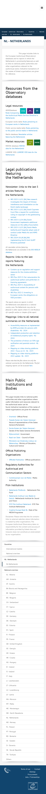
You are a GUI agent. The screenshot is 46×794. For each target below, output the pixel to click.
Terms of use (25, 769)
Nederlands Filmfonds (17, 490)
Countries (8, 544)
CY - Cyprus (10, 607)
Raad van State (14, 437)
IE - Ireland (10, 667)
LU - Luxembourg (12, 690)
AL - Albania (10, 575)
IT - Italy (9, 676)
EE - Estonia (10, 625)
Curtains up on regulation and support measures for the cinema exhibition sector (25, 272)
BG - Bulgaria (11, 598)
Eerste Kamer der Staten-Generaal (21, 428)
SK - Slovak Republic (13, 750)
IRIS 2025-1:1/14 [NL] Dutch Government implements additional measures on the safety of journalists (25, 222)
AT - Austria (10, 584)
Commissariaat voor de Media (20, 478)
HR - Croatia (10, 658)
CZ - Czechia (10, 611)
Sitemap (32, 772)
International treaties (14, 549)
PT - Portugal (11, 731)
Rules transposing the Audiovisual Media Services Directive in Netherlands (22, 115)
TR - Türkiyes (11, 755)
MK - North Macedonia (14, 713)
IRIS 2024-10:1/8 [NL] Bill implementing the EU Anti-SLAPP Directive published (23, 240)
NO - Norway (11, 722)
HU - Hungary (11, 662)
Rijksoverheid (14, 434)
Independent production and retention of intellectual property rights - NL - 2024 (25, 335)
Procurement (32, 774)
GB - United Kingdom (14, 644)
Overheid (12, 417)
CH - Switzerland (12, 602)
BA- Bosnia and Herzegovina (16, 588)
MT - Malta (10, 704)
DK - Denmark (11, 621)
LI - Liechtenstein (12, 681)
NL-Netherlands (12, 564)
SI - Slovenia (10, 745)
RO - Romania (11, 736)
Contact (37, 769)
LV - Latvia (10, 695)
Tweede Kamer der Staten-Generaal (22, 420)
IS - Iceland (10, 671)
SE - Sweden (10, 741)
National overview (13, 553)
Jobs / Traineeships (32, 777)
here (30, 366)
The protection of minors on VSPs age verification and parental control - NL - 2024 (25, 343)
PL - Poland (10, 727)
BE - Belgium (11, 593)
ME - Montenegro (12, 708)
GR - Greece (10, 653)
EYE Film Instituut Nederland (20, 504)
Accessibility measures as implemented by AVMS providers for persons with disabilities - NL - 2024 (25, 328)
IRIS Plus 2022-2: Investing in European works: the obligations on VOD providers (24, 295)
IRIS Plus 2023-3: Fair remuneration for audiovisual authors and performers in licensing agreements (25, 279)
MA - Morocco (11, 699)
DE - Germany (11, 616)
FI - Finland (10, 635)
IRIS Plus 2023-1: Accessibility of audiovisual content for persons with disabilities (24, 287)
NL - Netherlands (10, 559)
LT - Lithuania (11, 685)
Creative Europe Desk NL (18, 510)
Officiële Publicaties (16, 460)
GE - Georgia (11, 648)
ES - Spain (10, 630)
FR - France (10, 639)
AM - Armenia (11, 579)
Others (8, 759)
